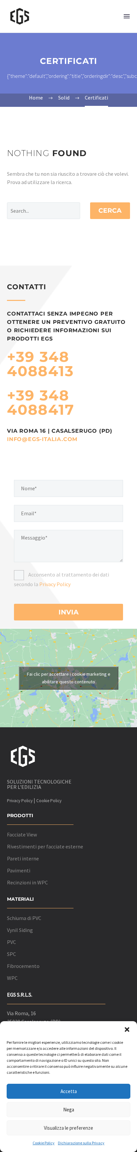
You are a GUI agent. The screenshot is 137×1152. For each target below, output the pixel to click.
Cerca (110, 210)
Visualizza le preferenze (68, 1128)
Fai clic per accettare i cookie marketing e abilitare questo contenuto (68, 678)
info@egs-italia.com (42, 439)
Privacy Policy (54, 584)
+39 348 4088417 (40, 402)
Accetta (69, 1091)
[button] (127, 1029)
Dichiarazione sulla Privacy (81, 1142)
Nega (68, 1109)
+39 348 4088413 (40, 364)
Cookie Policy (44, 1142)
